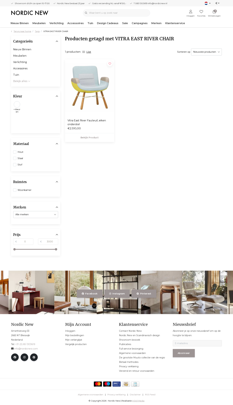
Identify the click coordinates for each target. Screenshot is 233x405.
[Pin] (117, 384)
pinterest (145, 293)
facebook (91, 293)
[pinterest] (34, 357)
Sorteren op (183, 51)
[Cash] (126, 384)
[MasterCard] (98, 384)
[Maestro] (107, 384)
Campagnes (140, 23)
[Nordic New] (29, 12)
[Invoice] (135, 384)
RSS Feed (150, 394)
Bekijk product (90, 137)
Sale (125, 23)
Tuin (90, 23)
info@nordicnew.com (26, 348)
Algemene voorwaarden (90, 394)
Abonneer (184, 353)
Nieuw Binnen (20, 23)
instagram (119, 293)
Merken (156, 23)
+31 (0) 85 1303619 (25, 344)
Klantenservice (175, 23)
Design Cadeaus (107, 23)
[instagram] (24, 357)
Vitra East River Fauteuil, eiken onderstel (87, 122)
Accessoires (75, 23)
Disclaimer (135, 394)
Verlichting (56, 23)
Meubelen (39, 23)
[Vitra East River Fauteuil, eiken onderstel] (89, 87)
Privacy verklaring (116, 394)
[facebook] (15, 357)
